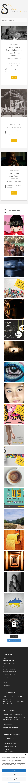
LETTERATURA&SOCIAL (9, 669)
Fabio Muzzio (19, 58)
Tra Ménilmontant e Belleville (10, 727)
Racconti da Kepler (15, 121)
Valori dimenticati (7, 724)
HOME (4, 658)
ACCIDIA (11, 170)
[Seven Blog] (14, 9)
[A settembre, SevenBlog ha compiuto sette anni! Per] (14, 477)
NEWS (4, 666)
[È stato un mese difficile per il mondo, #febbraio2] (14, 603)
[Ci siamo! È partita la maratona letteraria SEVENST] (14, 456)
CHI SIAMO (6, 680)
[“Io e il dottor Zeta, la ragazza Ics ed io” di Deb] (14, 435)
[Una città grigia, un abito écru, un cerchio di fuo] (14, 309)
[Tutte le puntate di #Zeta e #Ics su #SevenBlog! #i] (14, 372)
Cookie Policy (11, 782)
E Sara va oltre (14, 125)
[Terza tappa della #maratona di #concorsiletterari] (14, 288)
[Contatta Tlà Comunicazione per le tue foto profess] (14, 225)
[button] (25, 754)
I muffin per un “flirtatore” (9, 722)
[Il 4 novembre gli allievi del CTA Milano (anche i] (14, 498)
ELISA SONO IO (7, 699)
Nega (14, 774)
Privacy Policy (17, 782)
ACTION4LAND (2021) (8, 741)
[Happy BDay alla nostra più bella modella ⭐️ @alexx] (14, 393)
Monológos (16, 170)
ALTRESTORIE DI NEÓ (8, 661)
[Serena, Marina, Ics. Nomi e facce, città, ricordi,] (14, 267)
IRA (9, 121)
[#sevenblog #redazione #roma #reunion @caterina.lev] (14, 246)
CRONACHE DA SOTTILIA (9, 672)
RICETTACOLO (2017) (8, 749)
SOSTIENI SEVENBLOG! (9, 663)
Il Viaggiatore (18, 127)
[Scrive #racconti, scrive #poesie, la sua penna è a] (14, 582)
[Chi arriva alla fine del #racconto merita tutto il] (14, 540)
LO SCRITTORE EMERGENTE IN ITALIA (12, 696)
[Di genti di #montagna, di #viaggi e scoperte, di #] (14, 519)
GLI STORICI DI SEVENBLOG (10, 674)
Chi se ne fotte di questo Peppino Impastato (14, 176)
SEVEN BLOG (6, 677)
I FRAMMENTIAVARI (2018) (9, 746)
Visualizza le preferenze (14, 779)
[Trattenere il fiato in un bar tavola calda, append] (14, 351)
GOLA (11, 44)
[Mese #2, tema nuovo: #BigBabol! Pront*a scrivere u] (14, 414)
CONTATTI (5, 682)
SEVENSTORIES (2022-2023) (10, 738)
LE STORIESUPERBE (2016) (9, 752)
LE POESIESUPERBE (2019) (9, 743)
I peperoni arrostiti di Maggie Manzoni (12, 714)
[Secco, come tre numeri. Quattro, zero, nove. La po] (14, 561)
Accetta (14, 770)
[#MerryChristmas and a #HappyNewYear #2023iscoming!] (14, 330)
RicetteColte (15, 44)
